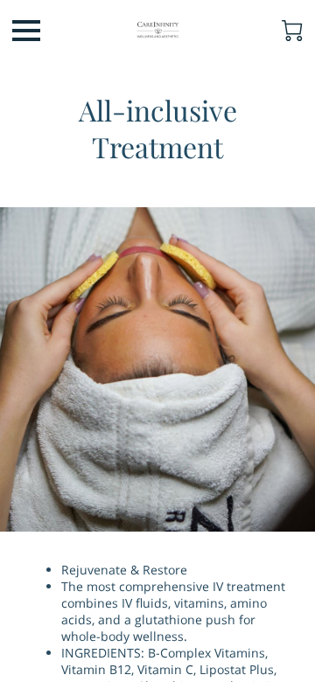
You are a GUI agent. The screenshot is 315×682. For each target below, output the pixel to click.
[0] (292, 30)
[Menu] (26, 30)
